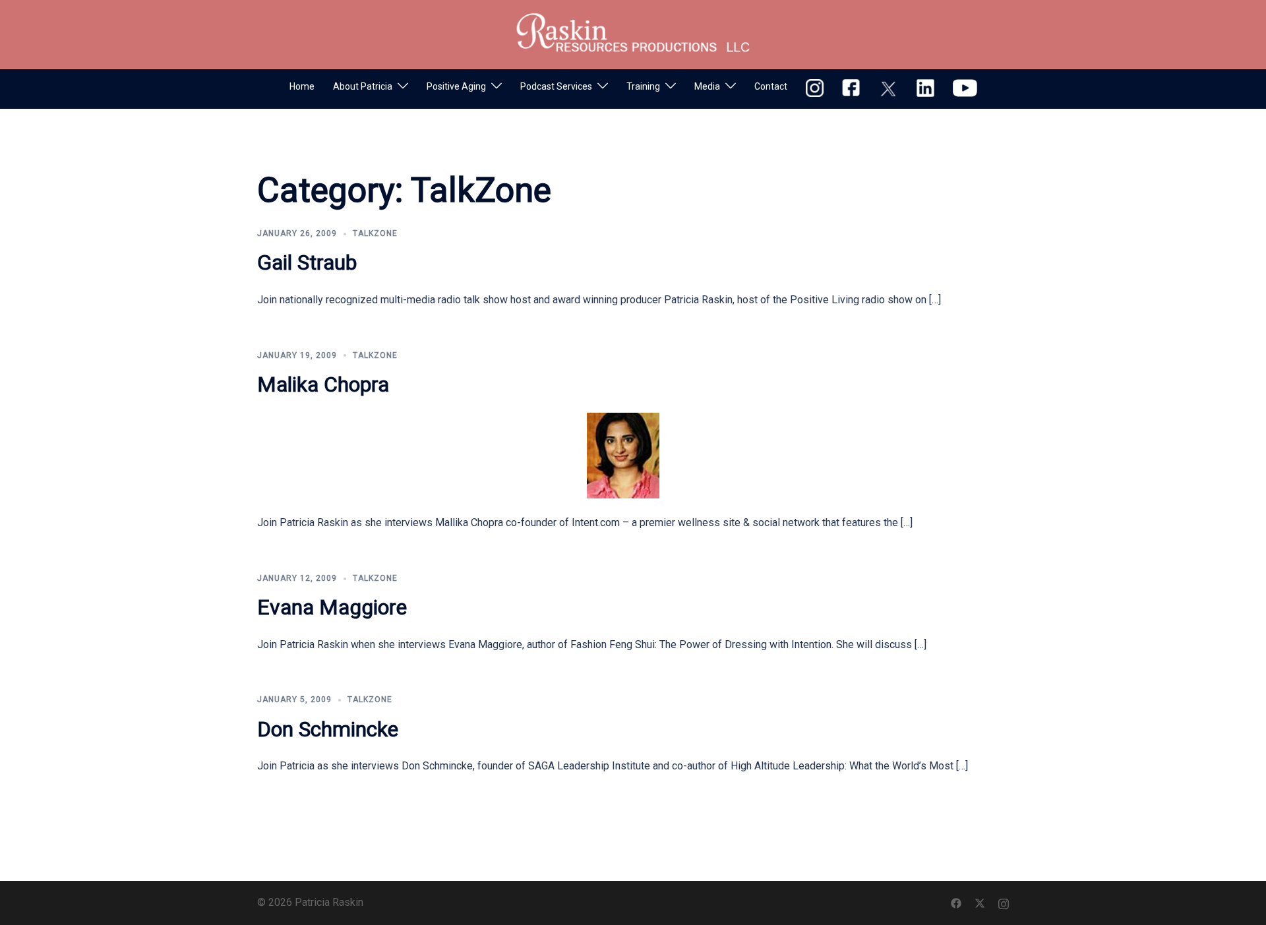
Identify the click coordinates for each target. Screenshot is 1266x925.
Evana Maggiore (332, 607)
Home (302, 86)
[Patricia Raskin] (633, 33)
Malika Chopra (323, 384)
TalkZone (375, 233)
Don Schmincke (327, 729)
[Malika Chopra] (623, 454)
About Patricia (362, 86)
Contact (770, 86)
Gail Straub (307, 262)
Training (643, 86)
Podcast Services (556, 86)
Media (707, 86)
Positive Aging (456, 86)
